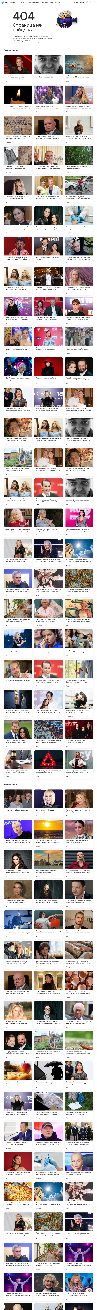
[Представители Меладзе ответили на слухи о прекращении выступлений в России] (18, 945)
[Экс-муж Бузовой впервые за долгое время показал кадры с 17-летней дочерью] (79, 1106)
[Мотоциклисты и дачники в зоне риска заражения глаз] (18, 462)
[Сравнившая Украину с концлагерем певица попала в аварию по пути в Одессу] (48, 100)
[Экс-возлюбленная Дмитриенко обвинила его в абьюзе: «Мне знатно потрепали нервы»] (79, 311)
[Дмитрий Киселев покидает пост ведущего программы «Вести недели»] (18, 1166)
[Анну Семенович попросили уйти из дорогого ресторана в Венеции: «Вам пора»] (18, 69)
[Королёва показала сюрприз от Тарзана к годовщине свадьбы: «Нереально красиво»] (48, 220)
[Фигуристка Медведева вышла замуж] (48, 251)
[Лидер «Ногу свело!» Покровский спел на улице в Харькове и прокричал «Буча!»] (48, 281)
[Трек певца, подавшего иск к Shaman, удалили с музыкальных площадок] (18, 1015)
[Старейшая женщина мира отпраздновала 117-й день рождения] (48, 613)
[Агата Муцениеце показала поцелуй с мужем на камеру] (48, 915)
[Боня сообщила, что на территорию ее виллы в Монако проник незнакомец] (18, 402)
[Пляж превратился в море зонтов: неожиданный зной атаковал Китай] (48, 734)
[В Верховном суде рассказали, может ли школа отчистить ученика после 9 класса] (18, 764)
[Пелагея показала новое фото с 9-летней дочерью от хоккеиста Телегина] (79, 985)
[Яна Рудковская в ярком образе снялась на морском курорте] (18, 553)
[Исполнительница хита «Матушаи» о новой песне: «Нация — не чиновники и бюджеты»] (48, 341)
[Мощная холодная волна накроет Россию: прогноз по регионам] (79, 915)
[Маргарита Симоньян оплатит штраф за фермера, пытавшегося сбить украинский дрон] (48, 643)
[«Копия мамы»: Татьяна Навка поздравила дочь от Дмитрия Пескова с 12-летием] (48, 1075)
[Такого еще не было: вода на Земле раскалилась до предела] (48, 1015)
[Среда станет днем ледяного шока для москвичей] (79, 160)
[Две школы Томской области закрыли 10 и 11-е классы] (79, 1287)
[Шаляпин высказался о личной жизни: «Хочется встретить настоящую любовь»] (18, 432)
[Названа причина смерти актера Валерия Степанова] (18, 915)
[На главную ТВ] (5, 2)
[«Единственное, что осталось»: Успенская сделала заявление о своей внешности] (79, 100)
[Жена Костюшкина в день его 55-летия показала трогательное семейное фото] (18, 311)
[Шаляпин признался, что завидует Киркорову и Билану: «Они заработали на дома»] (48, 1136)
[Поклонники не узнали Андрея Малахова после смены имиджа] (48, 1196)
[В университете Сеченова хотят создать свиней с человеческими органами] (79, 1136)
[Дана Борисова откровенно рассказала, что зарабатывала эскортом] (48, 855)
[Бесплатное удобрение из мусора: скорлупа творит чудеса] (79, 1166)
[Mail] (3, 2)
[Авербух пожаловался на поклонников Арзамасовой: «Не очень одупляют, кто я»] (79, 371)
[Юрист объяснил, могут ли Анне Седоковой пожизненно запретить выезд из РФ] (18, 190)
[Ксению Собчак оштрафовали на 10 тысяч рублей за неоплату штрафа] (48, 492)
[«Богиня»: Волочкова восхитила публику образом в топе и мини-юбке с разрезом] (79, 613)
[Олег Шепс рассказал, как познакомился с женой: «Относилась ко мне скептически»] (79, 734)
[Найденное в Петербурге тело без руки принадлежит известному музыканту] (48, 69)
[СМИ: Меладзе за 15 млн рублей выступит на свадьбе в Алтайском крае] (18, 583)
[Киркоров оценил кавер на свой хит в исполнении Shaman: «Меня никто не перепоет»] (48, 553)
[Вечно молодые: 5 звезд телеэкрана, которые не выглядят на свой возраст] (48, 985)
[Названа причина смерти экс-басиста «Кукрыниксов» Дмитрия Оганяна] (79, 432)
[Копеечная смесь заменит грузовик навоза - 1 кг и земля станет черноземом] (18, 855)
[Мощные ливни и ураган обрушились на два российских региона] (79, 190)
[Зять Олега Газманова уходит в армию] (18, 794)
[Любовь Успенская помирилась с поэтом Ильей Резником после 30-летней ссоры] (18, 643)
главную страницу (33, 42)
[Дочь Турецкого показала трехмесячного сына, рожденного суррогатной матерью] (48, 1166)
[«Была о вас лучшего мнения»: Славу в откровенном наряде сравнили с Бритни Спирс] (79, 523)
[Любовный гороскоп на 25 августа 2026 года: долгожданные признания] (79, 704)
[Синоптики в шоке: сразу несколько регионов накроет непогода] (79, 341)
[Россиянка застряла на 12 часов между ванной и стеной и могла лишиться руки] (79, 220)
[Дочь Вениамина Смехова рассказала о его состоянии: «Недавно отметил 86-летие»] (48, 311)
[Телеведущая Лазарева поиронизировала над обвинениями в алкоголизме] (18, 825)
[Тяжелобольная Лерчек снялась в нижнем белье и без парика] (79, 855)
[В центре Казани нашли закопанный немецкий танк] (18, 160)
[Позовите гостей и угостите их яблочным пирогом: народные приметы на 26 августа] (18, 1257)
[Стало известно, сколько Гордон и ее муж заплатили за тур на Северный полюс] (79, 281)
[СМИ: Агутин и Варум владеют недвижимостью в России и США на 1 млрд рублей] (48, 190)
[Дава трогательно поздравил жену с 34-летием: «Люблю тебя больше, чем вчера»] (48, 704)
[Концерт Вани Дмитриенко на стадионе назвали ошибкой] (18, 1136)
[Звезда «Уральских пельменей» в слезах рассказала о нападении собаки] (18, 220)
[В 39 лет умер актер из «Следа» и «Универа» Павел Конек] (79, 1075)
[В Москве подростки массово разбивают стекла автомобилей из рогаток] (79, 69)
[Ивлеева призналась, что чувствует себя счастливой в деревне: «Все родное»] (18, 1196)
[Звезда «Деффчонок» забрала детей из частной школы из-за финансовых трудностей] (79, 764)
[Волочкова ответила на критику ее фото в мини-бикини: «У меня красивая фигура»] (79, 1045)
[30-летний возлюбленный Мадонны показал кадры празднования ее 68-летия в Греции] (48, 885)
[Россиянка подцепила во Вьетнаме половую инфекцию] (79, 674)
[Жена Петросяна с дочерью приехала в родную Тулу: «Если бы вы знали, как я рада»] (79, 130)
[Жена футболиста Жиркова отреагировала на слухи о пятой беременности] (79, 402)
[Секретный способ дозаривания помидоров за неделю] (18, 613)
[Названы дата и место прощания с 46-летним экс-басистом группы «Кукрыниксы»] (18, 1106)
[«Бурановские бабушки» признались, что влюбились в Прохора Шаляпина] (18, 885)
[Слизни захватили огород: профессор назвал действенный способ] (79, 1226)
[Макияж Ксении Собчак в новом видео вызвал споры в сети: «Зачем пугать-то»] (48, 674)
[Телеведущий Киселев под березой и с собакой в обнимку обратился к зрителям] (48, 130)
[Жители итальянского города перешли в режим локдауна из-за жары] (79, 553)
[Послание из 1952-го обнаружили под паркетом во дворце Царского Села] (18, 130)
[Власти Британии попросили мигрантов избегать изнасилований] (48, 1045)
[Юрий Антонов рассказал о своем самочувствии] (18, 371)
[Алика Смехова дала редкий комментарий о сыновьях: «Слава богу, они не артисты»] (48, 794)
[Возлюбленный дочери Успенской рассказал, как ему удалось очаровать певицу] (48, 432)
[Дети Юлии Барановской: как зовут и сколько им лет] (79, 1015)
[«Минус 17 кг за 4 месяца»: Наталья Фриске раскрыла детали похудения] (79, 885)
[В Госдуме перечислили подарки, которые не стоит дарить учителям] (48, 1106)
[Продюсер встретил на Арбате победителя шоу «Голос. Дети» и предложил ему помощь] (18, 251)
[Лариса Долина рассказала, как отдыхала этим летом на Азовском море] (79, 825)
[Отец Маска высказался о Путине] (18, 674)
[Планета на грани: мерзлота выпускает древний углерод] (48, 1287)
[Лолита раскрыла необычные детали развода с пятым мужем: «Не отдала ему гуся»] (48, 371)
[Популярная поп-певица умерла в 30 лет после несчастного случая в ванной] (18, 100)
